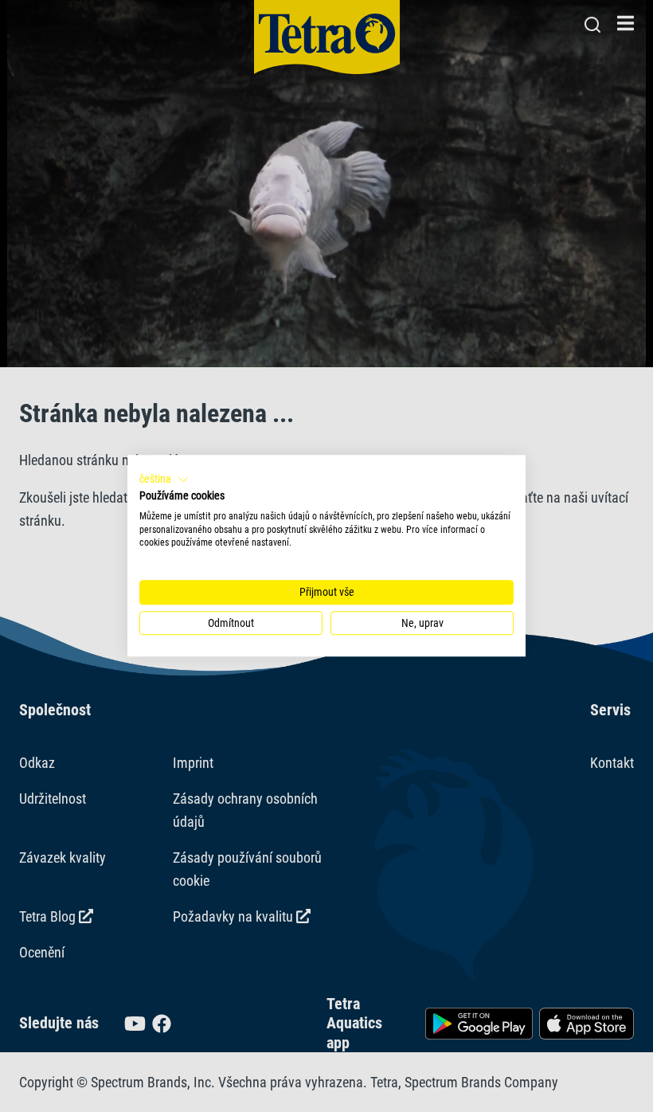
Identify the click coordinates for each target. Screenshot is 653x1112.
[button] (164, 479)
